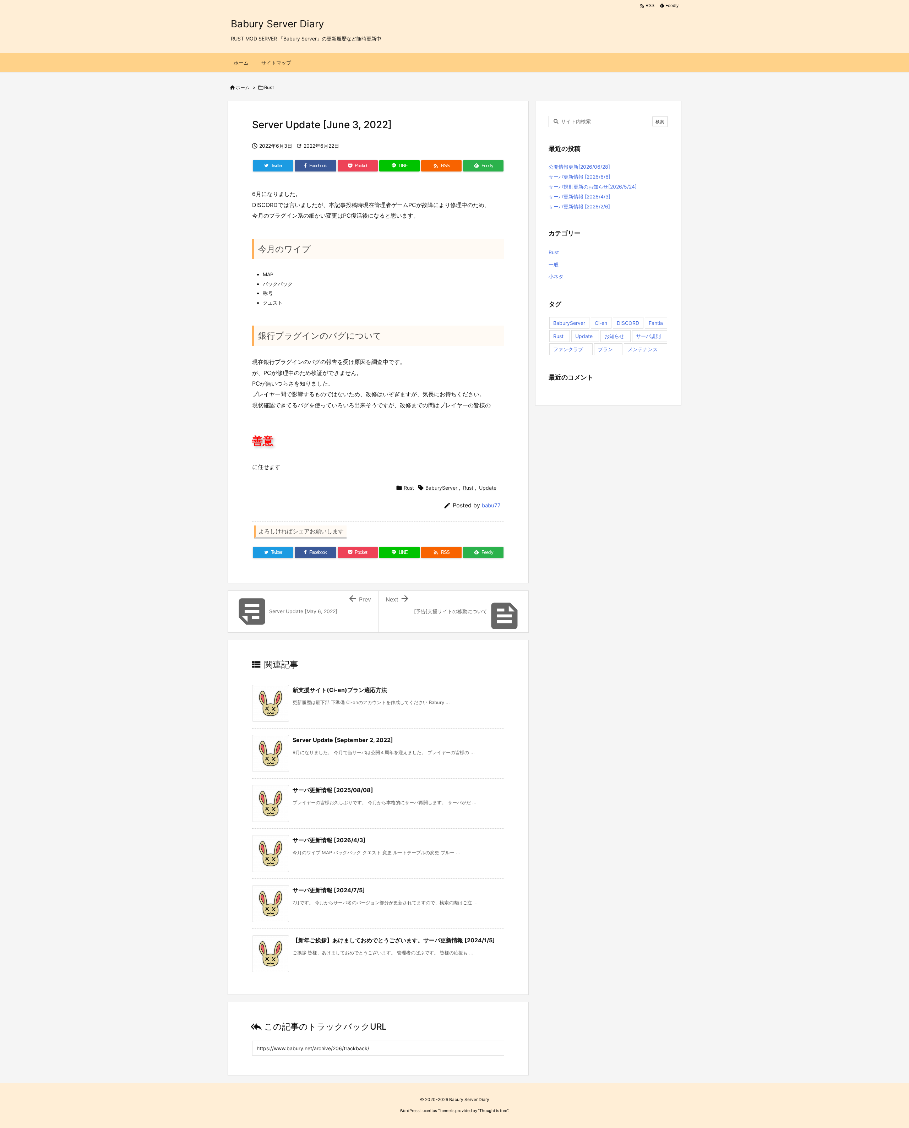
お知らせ (614, 336)
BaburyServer (441, 488)
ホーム (243, 87)
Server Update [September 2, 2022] (343, 739)
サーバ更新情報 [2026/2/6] (579, 206)
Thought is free (493, 1110)
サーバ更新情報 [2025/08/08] (333, 790)
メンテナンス (643, 349)
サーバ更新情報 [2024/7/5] (329, 890)
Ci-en (601, 323)
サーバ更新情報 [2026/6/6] (579, 177)
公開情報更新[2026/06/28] (579, 167)
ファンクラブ (568, 349)
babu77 (491, 505)
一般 (554, 264)
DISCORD (628, 323)
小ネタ (556, 276)
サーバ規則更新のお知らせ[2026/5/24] (593, 187)
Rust (269, 87)
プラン (605, 349)
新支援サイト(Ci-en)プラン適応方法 (340, 689)
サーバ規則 (648, 336)
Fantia (656, 323)
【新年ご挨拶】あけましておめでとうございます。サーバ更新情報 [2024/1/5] (394, 940)
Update (487, 488)
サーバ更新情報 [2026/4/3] (329, 840)
